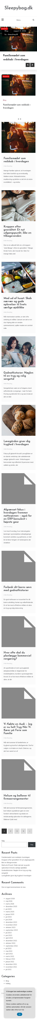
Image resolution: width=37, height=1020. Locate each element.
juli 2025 (9, 925)
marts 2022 (10, 973)
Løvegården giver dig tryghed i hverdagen (16, 892)
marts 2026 (10, 920)
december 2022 (11, 957)
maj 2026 (9, 918)
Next (32, 81)
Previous (28, 81)
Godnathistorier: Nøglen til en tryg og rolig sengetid (18, 392)
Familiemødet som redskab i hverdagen (16, 874)
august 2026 (10, 915)
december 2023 (11, 939)
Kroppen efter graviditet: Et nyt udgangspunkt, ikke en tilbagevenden (18, 72)
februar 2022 (10, 975)
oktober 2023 (10, 944)
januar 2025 (10, 931)
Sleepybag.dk (18, 8)
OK (20, 1014)
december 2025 (11, 923)
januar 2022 (10, 978)
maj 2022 (9, 967)
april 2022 (9, 970)
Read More (12, 81)
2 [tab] (18, 135)
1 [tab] (16, 135)
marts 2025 (10, 928)
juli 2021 (9, 986)
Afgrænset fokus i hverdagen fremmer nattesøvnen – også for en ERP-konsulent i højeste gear (18, 532)
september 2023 (12, 946)
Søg (3, 857)
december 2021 (11, 981)
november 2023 (11, 941)
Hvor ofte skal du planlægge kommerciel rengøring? (17, 672)
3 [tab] (20, 135)
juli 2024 (9, 933)
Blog (6, 31)
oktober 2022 (10, 960)
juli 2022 (9, 965)
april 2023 (9, 954)
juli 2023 (9, 949)
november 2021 (11, 983)
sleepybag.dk (13, 34)
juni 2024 (9, 936)
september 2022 (12, 962)
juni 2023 (9, 952)
